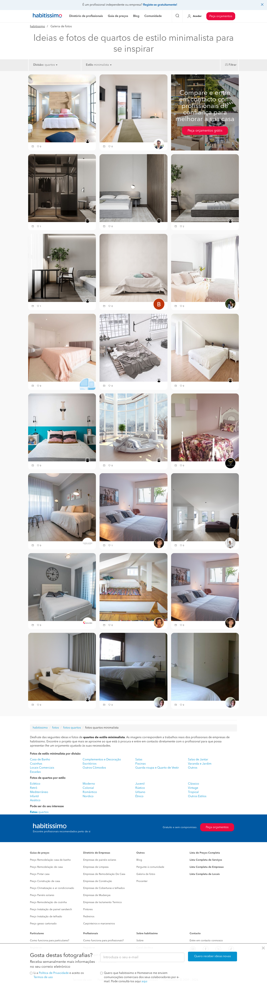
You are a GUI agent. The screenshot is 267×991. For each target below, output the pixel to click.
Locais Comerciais (42, 767)
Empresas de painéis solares (99, 860)
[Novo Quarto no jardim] (133, 507)
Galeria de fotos (145, 874)
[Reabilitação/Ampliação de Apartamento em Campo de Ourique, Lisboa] (205, 586)
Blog (139, 860)
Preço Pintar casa (39, 874)
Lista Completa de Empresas (207, 867)
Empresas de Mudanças (96, 895)
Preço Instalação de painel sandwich (51, 909)
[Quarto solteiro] (62, 507)
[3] (205, 267)
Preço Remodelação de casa (46, 867)
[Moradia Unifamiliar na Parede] (205, 507)
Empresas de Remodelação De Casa (104, 874)
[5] (62, 427)
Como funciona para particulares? (49, 940)
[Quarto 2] (205, 188)
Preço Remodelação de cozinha (48, 902)
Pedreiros (88, 916)
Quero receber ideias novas (212, 956)
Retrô (33, 788)
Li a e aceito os (59, 975)
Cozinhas (36, 763)
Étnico (139, 796)
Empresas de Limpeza (95, 867)
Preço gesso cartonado (43, 923)
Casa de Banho (40, 759)
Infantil (34, 796)
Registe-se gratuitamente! (160, 4)
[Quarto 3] (62, 267)
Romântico (90, 792)
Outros (192, 767)
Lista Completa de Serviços (206, 860)
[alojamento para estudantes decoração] (133, 267)
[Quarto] (62, 666)
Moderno (89, 783)
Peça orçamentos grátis (205, 130)
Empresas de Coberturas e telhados (104, 888)
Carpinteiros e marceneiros (99, 923)
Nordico (88, 796)
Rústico (140, 788)
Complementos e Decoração (102, 759)
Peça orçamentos (220, 16)
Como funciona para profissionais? (103, 940)
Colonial (88, 788)
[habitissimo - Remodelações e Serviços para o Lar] (47, 16)
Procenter (141, 881)
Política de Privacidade (54, 973)
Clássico (193, 783)
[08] (133, 108)
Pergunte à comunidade (150, 867)
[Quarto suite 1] (62, 188)
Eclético (35, 783)
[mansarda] (205, 347)
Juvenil (140, 783)
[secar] (62, 108)
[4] (133, 347)
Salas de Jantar (198, 759)
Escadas (35, 772)
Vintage (193, 788)
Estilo (89, 65)
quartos (39, 812)
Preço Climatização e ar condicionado (52, 888)
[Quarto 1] (133, 188)
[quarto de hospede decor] (62, 347)
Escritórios (89, 763)
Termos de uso (43, 977)
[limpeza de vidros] (133, 427)
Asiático (35, 800)
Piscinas (140, 763)
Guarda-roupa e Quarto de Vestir (157, 767)
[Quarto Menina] (205, 427)
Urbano (140, 792)
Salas (138, 759)
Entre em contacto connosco (206, 940)
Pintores (88, 909)
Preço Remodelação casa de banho (50, 860)
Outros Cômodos (94, 767)
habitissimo (37, 26)
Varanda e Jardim (199, 763)
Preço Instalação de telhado (46, 916)
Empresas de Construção (97, 881)
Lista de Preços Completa (205, 853)
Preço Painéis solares (42, 895)
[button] (33, 147)
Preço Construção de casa (45, 881)
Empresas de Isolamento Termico (102, 902)
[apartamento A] (133, 666)
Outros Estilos (197, 796)
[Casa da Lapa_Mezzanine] (133, 586)
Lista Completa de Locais (205, 874)
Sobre (139, 940)
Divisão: (38, 65)
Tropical (193, 792)
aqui (144, 981)
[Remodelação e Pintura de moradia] (62, 586)
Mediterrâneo (39, 792)
